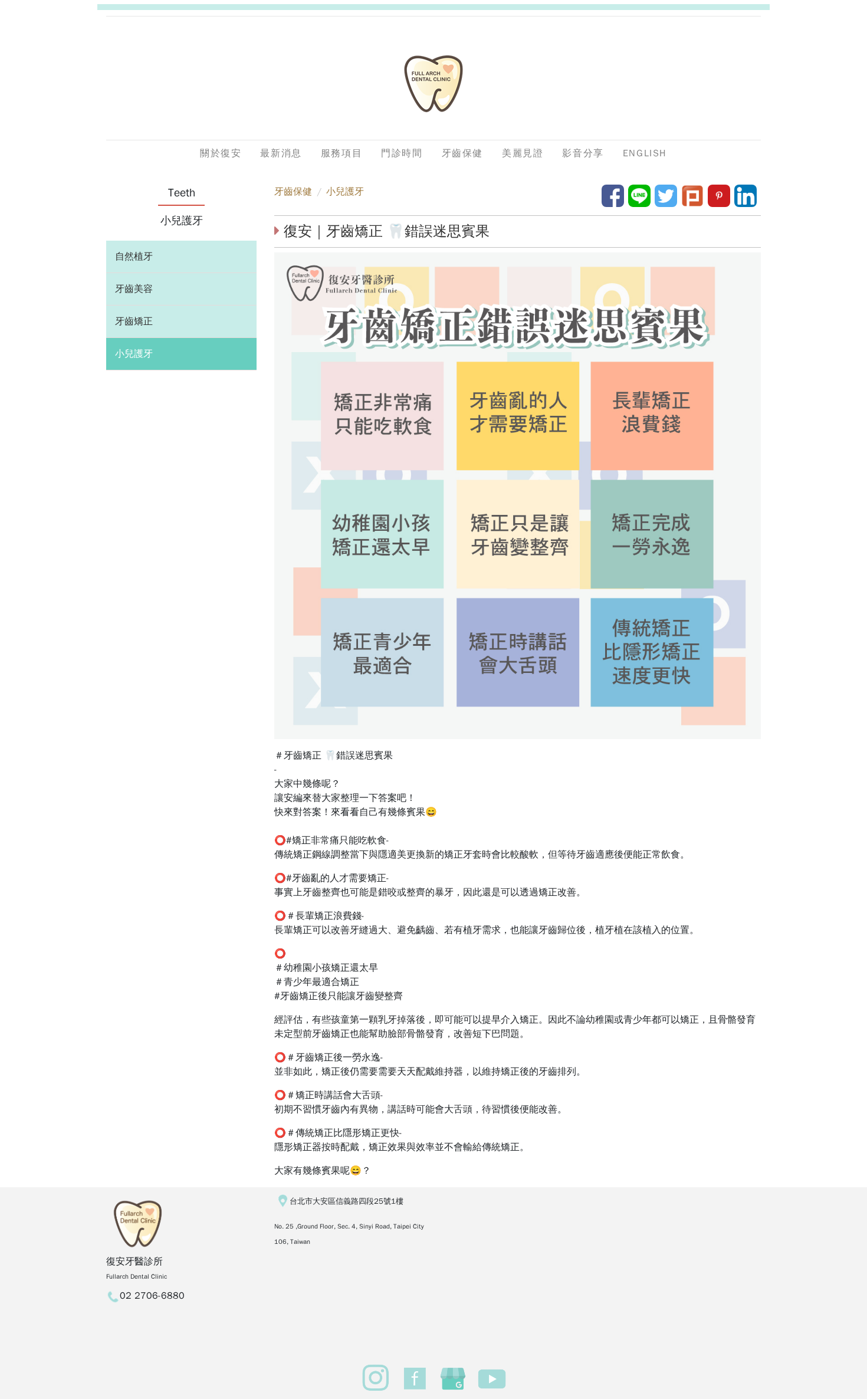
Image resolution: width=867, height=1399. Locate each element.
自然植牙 (134, 256)
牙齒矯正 (134, 321)
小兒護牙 (134, 354)
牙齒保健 (293, 192)
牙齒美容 (134, 289)
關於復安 (220, 153)
